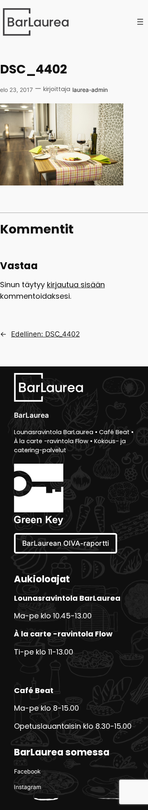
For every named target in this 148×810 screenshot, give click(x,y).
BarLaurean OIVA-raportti (65, 543)
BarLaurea (31, 415)
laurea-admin (90, 89)
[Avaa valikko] (140, 22)
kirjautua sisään (76, 285)
